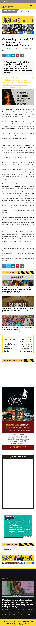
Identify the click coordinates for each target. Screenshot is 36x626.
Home (7, 623)
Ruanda (28, 109)
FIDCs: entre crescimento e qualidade (19, 77)
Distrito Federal (16, 128)
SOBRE (13, 623)
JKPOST (4, 50)
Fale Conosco (19, 624)
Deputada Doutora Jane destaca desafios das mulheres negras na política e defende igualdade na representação (17, 603)
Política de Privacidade (24, 623)
